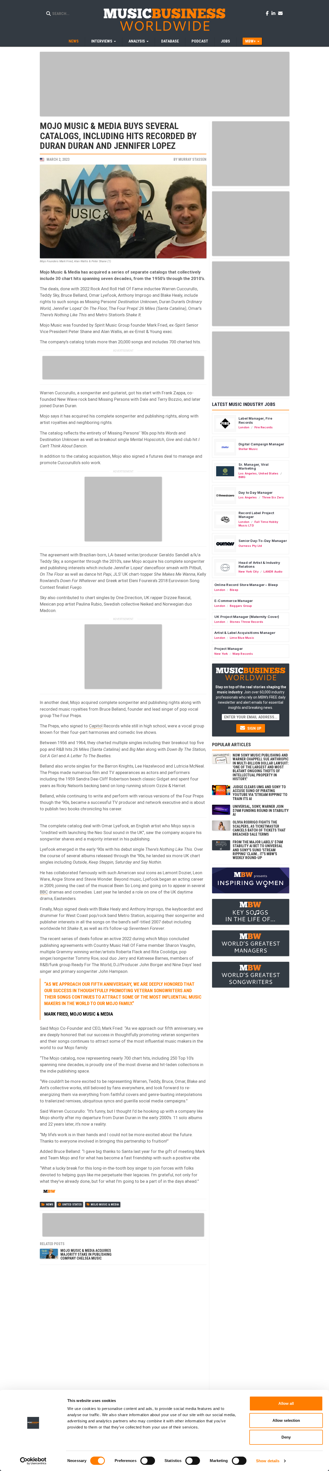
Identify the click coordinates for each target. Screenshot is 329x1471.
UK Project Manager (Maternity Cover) (246, 617)
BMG (242, 477)
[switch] (147, 1461)
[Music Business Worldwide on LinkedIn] (274, 13)
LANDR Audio (272, 571)
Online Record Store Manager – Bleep (246, 585)
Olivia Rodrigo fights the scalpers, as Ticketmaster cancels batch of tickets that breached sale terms (259, 828)
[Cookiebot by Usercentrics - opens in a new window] (33, 1461)
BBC (44, 892)
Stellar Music (248, 449)
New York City (249, 571)
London (244, 427)
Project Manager (228, 649)
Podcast (199, 41)
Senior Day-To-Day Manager (263, 541)
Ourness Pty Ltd (250, 546)
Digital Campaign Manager (261, 444)
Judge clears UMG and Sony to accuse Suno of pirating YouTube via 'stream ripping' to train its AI (260, 793)
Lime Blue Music (242, 638)
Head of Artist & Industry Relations (259, 564)
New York (221, 654)
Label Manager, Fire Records (255, 420)
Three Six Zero (273, 497)
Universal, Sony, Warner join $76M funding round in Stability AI (261, 810)
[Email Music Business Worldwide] (280, 13)
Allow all (286, 1403)
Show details (267, 1461)
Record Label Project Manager (256, 515)
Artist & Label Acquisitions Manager (244, 633)
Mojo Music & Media (105, 1204)
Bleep (234, 590)
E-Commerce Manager (233, 601)
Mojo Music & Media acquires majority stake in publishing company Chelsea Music (86, 1254)
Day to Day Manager (256, 492)
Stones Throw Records (246, 622)
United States (72, 1204)
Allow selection (286, 1420)
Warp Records (242, 654)
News (74, 41)
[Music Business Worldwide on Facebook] (268, 13)
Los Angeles (248, 473)
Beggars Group (241, 606)
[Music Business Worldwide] (164, 19)
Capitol (96, 725)
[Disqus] (123, 1332)
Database (170, 41)
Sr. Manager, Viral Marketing (254, 466)
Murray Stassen (192, 159)
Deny (286, 1437)
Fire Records (263, 427)
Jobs (225, 41)
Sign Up (253, 728)
